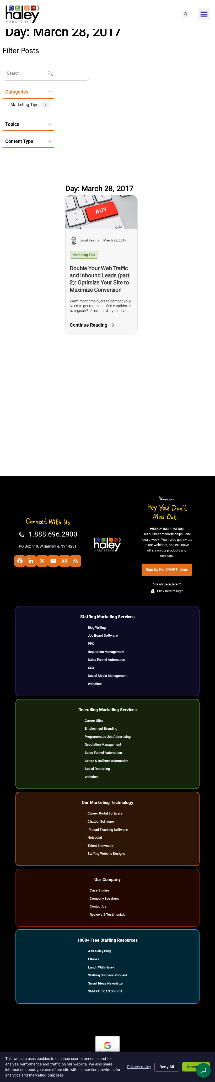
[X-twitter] (42, 561)
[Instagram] (64, 561)
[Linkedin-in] (31, 561)
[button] (185, 14)
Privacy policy (139, 1066)
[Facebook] (20, 561)
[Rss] (75, 561)
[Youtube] (53, 561)
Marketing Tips (84, 255)
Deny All (166, 1066)
